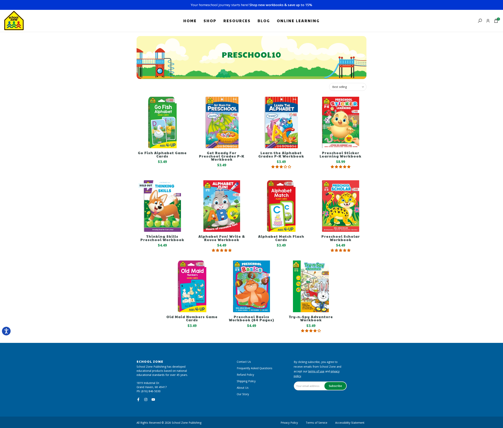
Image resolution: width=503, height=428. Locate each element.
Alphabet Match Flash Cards (281, 238)
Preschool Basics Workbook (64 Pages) (251, 318)
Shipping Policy (246, 381)
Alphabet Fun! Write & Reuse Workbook (221, 238)
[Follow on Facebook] (138, 399)
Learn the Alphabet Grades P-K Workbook (281, 154)
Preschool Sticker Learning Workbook (341, 154)
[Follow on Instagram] (146, 399)
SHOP (210, 20)
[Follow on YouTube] (153, 399)
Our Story (243, 394)
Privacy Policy (289, 422)
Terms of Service (316, 422)
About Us (243, 387)
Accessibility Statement (349, 422)
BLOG (264, 20)
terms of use (316, 371)
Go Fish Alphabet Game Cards (162, 154)
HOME (190, 20)
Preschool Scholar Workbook (340, 238)
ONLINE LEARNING (298, 20)
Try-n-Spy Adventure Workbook (311, 318)
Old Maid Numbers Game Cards (192, 318)
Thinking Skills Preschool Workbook (162, 238)
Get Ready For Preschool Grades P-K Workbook (221, 156)
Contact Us (244, 362)
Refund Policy (245, 374)
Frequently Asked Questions (254, 368)
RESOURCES (237, 20)
